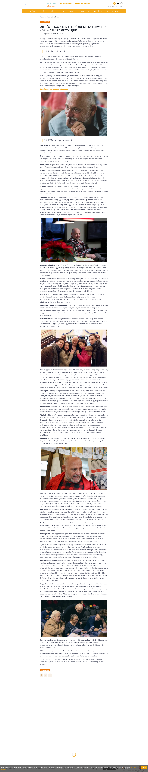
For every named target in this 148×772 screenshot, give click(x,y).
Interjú (104, 11)
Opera (61, 11)
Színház (34, 11)
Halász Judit (51, 3)
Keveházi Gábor (66, 3)
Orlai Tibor (45, 22)
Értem (144, 768)
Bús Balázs (51, 6)
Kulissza (92, 11)
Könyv (115, 11)
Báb (52, 11)
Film (82, 11)
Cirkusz (72, 11)
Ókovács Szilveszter (83, 3)
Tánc (44, 11)
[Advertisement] (74, 691)
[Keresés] (114, 3)
